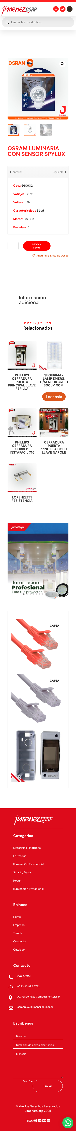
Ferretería (19, 856)
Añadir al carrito (37, 246)
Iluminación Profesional (28, 889)
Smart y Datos (22, 872)
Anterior (17, 172)
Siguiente (58, 172)
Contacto (19, 941)
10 (52, 594)
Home (17, 917)
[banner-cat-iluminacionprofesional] (38, 599)
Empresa (19, 925)
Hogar (17, 881)
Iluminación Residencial (28, 864)
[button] (62, 64)
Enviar (48, 1086)
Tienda (17, 933)
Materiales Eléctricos (27, 848)
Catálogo (19, 949)
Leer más (54, 396)
